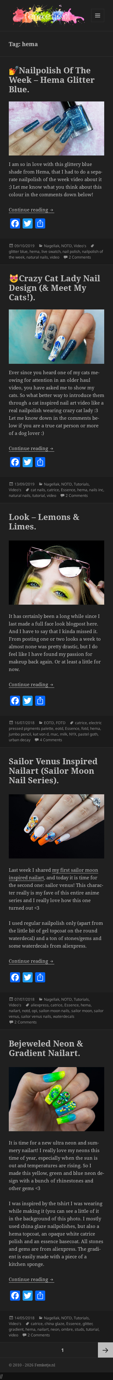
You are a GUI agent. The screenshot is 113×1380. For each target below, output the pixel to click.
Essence (68, 489)
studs (79, 1329)
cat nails (38, 489)
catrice (53, 489)
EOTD (49, 722)
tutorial (38, 495)
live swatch (51, 251)
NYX (72, 734)
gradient (16, 1329)
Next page (105, 1350)
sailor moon (81, 1010)
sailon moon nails (54, 1010)
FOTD (61, 722)
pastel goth (88, 734)
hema (35, 251)
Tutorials (81, 484)
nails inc (96, 489)
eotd (59, 728)
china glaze (54, 1323)
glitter (87, 1323)
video (54, 257)
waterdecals (63, 1016)
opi (34, 1010)
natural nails (37, 257)
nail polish (71, 251)
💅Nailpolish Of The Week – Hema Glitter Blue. (52, 79)
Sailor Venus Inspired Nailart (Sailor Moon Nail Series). (53, 770)
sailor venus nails (36, 1016)
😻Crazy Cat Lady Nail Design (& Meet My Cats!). (54, 287)
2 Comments (80, 257)
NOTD (66, 245)
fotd (84, 728)
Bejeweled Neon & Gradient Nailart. (46, 1048)
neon (55, 1329)
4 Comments (51, 739)
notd (26, 1010)
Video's (80, 245)
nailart (14, 1010)
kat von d (41, 734)
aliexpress (40, 1005)
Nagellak (51, 245)
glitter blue (18, 251)
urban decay (19, 739)
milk (63, 734)
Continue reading (31, 209)
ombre (67, 1329)
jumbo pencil (20, 734)
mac (54, 734)
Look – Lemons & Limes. (44, 521)
